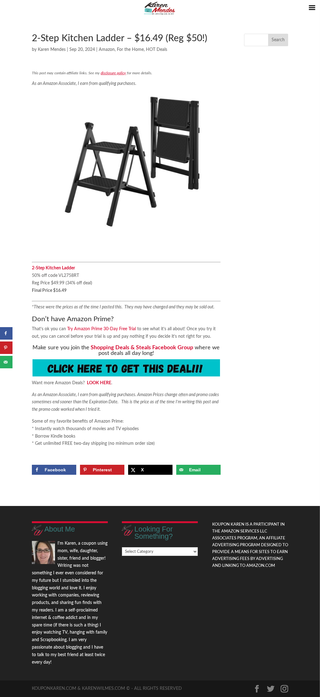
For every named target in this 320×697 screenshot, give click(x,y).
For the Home (130, 49)
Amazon (107, 49)
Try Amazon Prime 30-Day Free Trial (101, 329)
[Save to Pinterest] (6, 347)
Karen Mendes (52, 49)
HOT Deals (156, 49)
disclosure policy (113, 73)
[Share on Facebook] (6, 333)
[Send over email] (6, 362)
